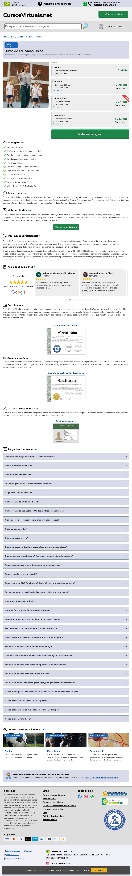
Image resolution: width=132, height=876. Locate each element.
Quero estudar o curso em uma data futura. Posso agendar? (35, 637)
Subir (22, 142)
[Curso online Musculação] (66, 747)
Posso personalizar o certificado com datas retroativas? (33, 565)
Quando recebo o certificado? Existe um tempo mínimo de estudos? (39, 556)
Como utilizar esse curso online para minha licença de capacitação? (38, 655)
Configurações (83, 870)
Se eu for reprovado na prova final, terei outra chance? (32, 619)
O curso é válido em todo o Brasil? (22, 502)
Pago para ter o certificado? (19, 492)
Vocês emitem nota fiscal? (18, 719)
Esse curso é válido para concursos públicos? (27, 673)
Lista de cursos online (53, 809)
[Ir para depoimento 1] (66, 300)
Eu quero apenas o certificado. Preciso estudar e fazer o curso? (37, 592)
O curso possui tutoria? (16, 538)
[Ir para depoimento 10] (97, 300)
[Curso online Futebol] (23, 747)
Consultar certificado (53, 802)
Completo (60, 115)
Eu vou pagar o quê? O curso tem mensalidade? (28, 483)
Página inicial (8, 37)
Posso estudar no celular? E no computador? (27, 701)
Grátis (58, 67)
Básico (58, 81)
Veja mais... (57, 90)
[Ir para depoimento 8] (90, 300)
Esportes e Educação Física (30, 37)
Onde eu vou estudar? (16, 529)
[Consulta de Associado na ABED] (114, 832)
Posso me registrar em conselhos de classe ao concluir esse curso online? (42, 691)
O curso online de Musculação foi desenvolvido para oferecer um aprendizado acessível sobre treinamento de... (65, 757)
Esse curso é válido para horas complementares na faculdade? (36, 664)
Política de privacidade (53, 816)
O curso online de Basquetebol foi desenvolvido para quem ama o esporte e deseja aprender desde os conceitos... (106, 757)
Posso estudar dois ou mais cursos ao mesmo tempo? (32, 710)
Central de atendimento (54, 795)
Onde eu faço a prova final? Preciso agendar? (27, 610)
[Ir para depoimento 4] (76, 300)
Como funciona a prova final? (19, 601)
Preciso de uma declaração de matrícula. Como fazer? (32, 628)
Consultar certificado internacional (59, 806)
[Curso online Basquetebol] (108, 747)
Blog (45, 813)
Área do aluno (49, 799)
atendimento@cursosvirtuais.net (19, 851)
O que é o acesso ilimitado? (18, 474)
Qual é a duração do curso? (18, 465)
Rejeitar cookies (69, 870)
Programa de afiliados (15, 858)
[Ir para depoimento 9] (93, 300)
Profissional (61, 98)
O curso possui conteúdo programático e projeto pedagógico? (36, 547)
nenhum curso (115, 26)
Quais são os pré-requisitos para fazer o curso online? (32, 520)
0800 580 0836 (105, 5)
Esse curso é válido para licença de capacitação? (29, 646)
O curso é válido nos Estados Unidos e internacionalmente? (34, 511)
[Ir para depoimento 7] (87, 300)
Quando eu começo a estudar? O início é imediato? (30, 456)
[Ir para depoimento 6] (83, 300)
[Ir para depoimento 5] (80, 300)
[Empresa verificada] (115, 804)
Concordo (99, 870)
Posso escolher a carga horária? (21, 574)
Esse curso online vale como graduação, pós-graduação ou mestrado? (40, 682)
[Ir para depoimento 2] (70, 300)
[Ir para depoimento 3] (73, 300)
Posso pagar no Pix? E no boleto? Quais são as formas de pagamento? (40, 583)
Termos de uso (50, 820)
